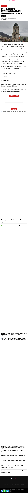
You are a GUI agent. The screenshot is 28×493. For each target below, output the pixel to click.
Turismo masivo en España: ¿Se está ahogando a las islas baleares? (13, 220)
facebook (6, 484)
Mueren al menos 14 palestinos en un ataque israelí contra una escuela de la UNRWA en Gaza (13, 447)
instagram (17, 484)
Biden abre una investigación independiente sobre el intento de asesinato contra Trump (14, 334)
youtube (22, 484)
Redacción (5, 19)
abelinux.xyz (14, 490)
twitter (11, 484)
